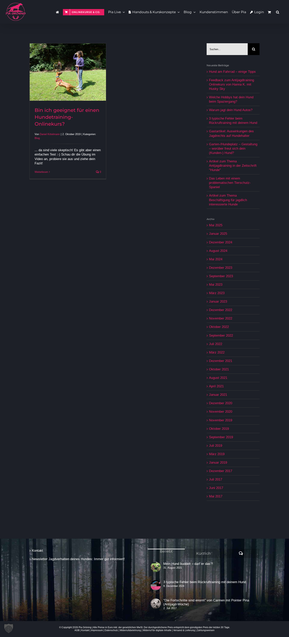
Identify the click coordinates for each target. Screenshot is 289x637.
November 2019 (220, 420)
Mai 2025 (215, 225)
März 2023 (217, 293)
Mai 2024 (215, 259)
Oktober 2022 (219, 327)
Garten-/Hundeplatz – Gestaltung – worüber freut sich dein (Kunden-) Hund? (233, 148)
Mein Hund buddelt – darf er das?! (188, 564)
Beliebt (166, 551)
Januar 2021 (218, 395)
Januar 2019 (218, 462)
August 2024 (218, 251)
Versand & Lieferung (184, 630)
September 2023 (221, 276)
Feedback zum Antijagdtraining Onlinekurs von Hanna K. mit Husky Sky (231, 84)
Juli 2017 (215, 479)
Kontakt (37, 550)
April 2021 (216, 386)
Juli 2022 (215, 344)
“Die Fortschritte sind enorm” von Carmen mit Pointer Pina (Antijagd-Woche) (206, 602)
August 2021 (218, 378)
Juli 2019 (215, 445)
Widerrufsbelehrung (130, 630)
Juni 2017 (216, 488)
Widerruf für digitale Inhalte (157, 630)
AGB (77, 630)
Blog (37, 138)
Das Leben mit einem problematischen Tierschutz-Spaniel (230, 183)
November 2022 (220, 318)
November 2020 (220, 411)
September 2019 (221, 437)
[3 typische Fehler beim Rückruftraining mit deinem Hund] (156, 585)
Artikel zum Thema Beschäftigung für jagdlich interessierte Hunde (228, 200)
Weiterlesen (41, 171)
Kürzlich (203, 553)
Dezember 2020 (220, 403)
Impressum (97, 630)
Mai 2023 (215, 284)
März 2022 (217, 352)
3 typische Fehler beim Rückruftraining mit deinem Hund (204, 582)
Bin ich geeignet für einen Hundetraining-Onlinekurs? (67, 117)
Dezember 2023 (220, 268)
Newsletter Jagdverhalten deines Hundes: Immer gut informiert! (78, 559)
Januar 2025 (218, 234)
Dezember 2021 (220, 361)
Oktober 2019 (219, 429)
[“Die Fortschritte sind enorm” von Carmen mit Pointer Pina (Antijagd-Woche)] (156, 603)
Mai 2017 (215, 496)
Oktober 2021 (219, 369)
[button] (277, 12)
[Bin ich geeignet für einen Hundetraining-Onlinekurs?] (68, 72)
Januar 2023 (218, 301)
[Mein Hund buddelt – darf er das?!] (156, 567)
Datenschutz (111, 630)
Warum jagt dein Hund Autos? (230, 110)
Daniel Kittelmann (50, 134)
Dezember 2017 (220, 471)
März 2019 (217, 454)
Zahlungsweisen (205, 630)
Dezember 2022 (220, 310)
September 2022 (221, 335)
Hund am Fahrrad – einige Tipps (232, 72)
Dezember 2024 (220, 242)
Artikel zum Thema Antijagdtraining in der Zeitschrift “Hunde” (233, 165)
